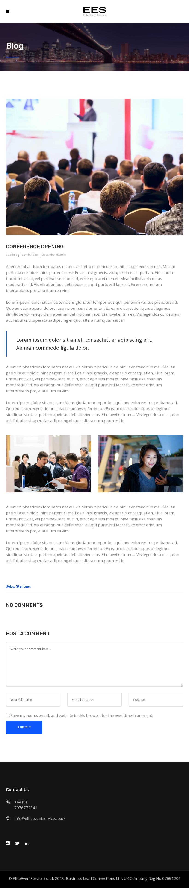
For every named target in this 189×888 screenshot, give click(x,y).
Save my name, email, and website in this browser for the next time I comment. (82, 715)
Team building (29, 254)
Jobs (10, 586)
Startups (23, 586)
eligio (13, 254)
